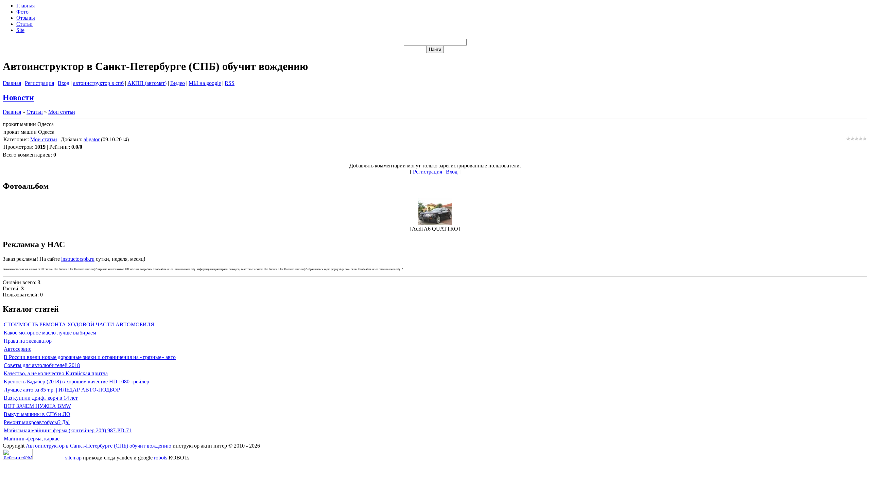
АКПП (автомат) (147, 83)
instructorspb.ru (77, 259)
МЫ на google (205, 83)
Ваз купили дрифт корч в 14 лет (41, 398)
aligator (92, 139)
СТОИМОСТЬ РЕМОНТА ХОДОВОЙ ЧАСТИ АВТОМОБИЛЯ (79, 324)
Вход (63, 83)
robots (160, 457)
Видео (177, 83)
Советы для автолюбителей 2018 (42, 365)
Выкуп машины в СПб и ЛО (37, 414)
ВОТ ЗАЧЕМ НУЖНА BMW (37, 406)
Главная (12, 83)
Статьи (35, 112)
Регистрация (39, 83)
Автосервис (17, 349)
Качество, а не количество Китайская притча (56, 373)
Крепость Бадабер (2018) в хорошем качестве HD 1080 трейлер (76, 381)
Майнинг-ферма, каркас (31, 438)
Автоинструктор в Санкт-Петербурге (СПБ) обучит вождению (98, 446)
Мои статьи (61, 112)
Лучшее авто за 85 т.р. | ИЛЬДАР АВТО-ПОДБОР (62, 390)
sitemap (73, 457)
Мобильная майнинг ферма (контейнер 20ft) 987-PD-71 (68, 430)
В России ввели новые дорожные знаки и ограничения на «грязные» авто (90, 357)
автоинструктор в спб (98, 83)
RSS (229, 83)
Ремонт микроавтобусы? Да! (37, 422)
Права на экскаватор (28, 341)
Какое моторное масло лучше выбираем (50, 333)
